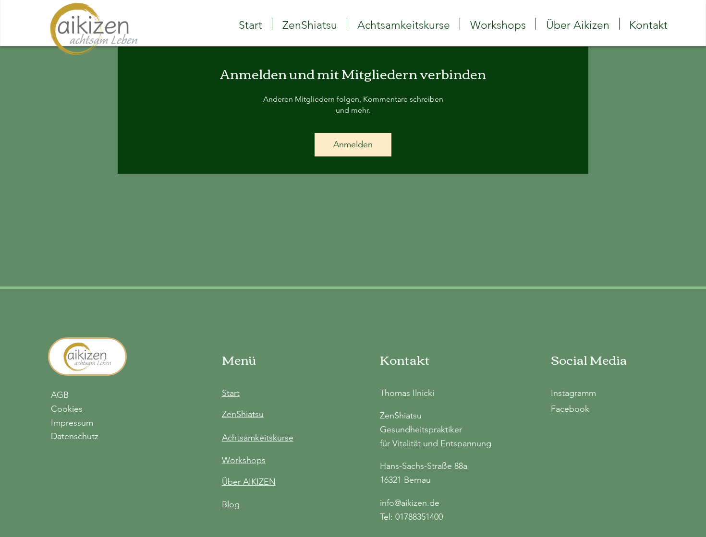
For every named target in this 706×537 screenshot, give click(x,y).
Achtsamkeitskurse (257, 437)
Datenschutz (74, 436)
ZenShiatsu (243, 414)
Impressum (72, 423)
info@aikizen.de (409, 503)
